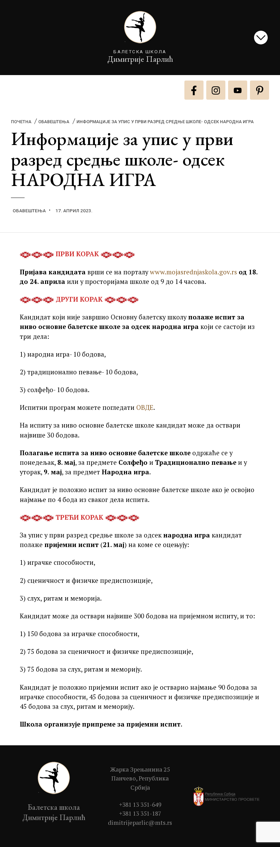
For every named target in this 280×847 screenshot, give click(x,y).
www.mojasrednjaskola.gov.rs (193, 272)
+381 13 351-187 (140, 813)
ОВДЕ (144, 407)
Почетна (21, 121)
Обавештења (53, 121)
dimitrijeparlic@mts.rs (140, 823)
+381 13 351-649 (140, 804)
